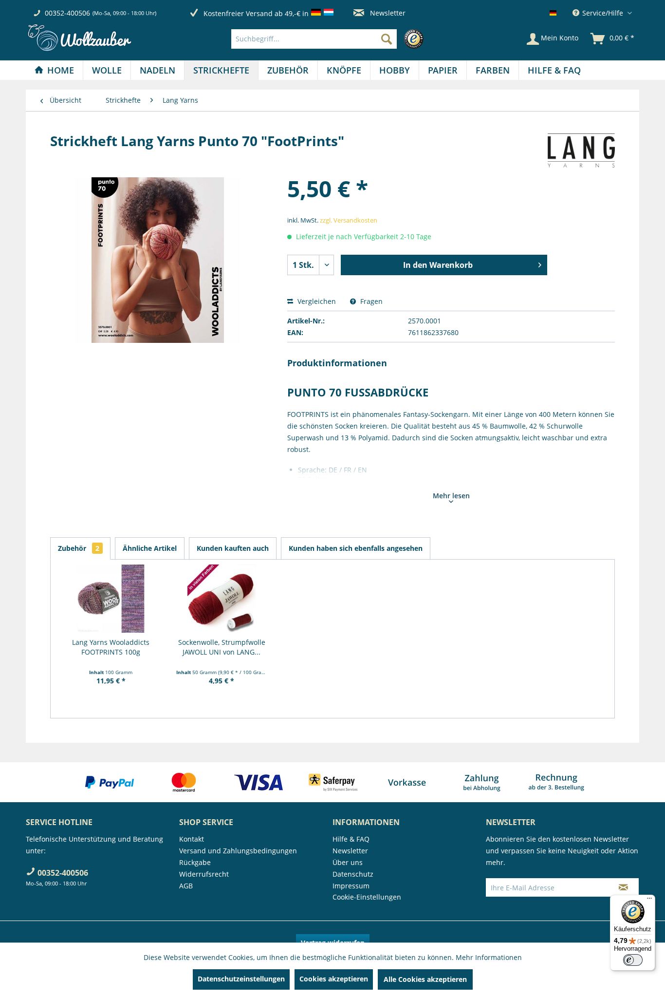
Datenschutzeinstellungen (241, 978)
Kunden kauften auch (233, 548)
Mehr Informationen (489, 957)
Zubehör (78, 548)
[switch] (633, 960)
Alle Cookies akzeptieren (425, 979)
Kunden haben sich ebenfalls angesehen (356, 548)
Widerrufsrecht (204, 874)
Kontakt (191, 839)
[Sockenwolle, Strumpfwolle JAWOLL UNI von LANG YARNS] (222, 598)
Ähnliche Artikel (150, 548)
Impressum (350, 885)
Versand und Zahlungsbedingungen (238, 850)
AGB (186, 885)
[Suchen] (386, 39)
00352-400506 (67, 13)
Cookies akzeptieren (333, 978)
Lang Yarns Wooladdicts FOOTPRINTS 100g (110, 647)
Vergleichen (316, 301)
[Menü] (649, 900)
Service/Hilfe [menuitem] (602, 13)
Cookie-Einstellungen (366, 897)
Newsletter (387, 13)
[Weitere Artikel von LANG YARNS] (581, 150)
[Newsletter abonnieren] (623, 887)
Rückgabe (195, 862)
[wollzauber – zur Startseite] (79, 38)
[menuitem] (329, 39)
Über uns (347, 862)
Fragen (370, 301)
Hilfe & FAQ (350, 839)
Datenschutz (352, 874)
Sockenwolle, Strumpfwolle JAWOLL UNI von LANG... (221, 647)
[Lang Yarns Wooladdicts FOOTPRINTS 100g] (111, 598)
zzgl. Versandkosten (348, 220)
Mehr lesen (451, 495)
